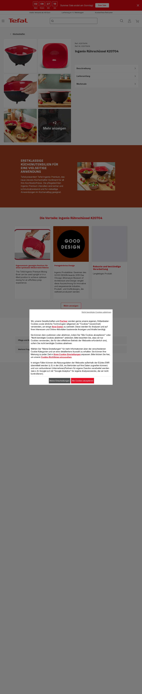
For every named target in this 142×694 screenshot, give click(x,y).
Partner (64, 321)
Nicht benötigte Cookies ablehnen (96, 312)
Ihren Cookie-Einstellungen (67, 354)
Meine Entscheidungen (60, 380)
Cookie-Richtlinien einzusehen (56, 357)
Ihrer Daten (57, 326)
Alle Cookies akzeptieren (82, 380)
